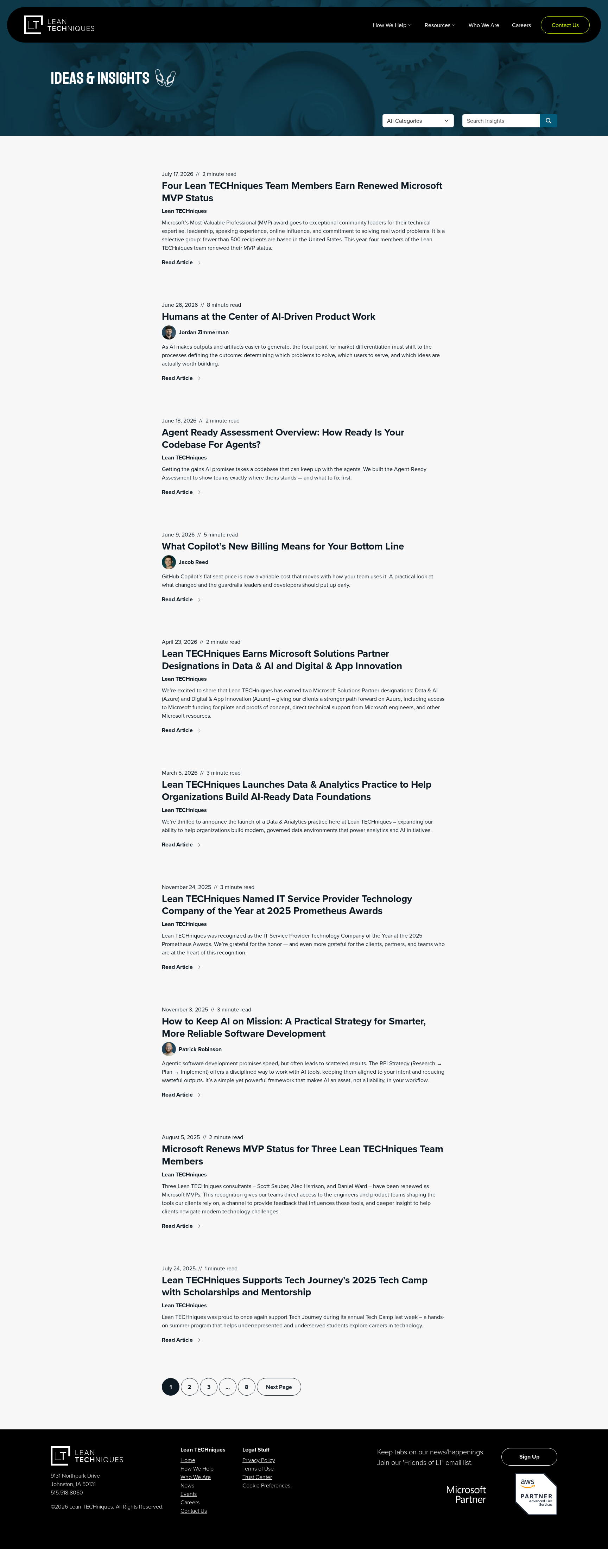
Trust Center (257, 1477)
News (187, 1485)
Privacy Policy (258, 1460)
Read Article (178, 262)
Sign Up (529, 1457)
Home (187, 1460)
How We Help (197, 1468)
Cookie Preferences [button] (266, 1485)
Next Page (279, 1387)
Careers (190, 1502)
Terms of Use (258, 1468)
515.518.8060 (67, 1492)
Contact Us (193, 1511)
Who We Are (195, 1477)
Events (188, 1494)
